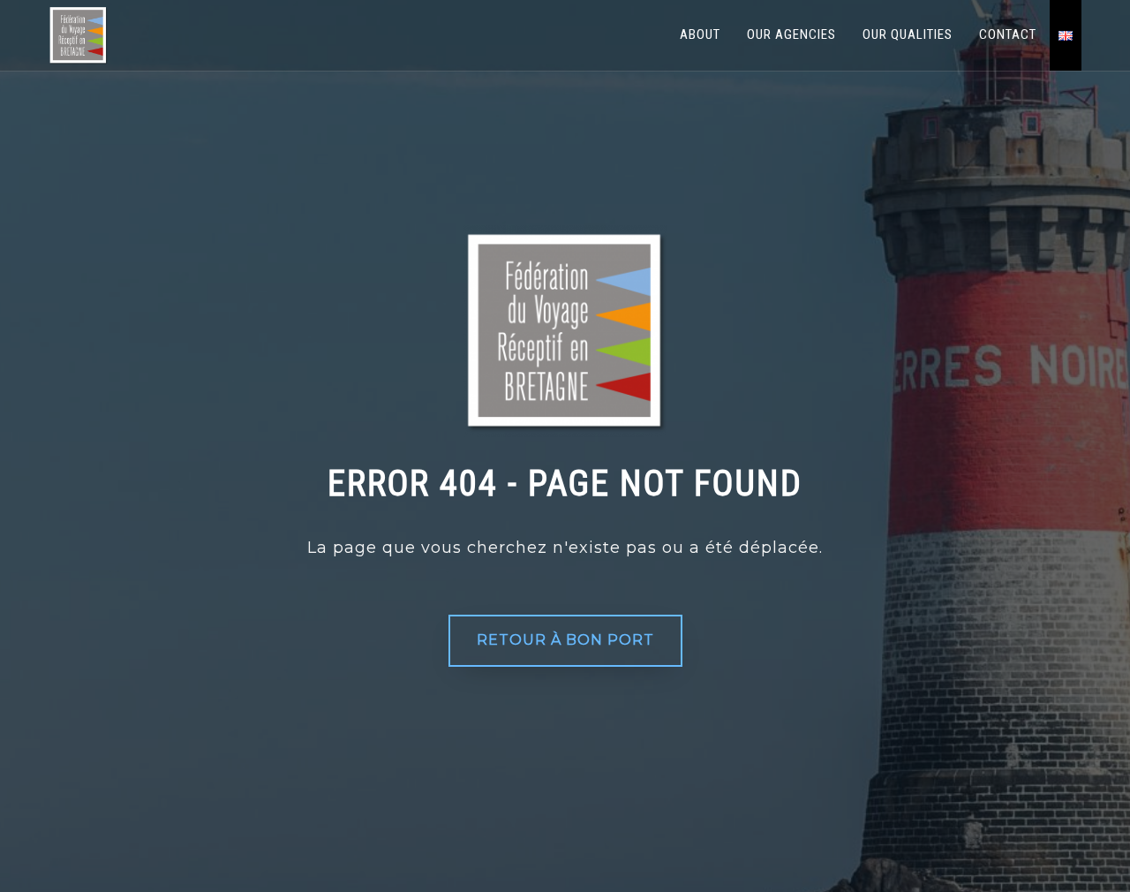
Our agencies (791, 34)
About (700, 34)
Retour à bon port (565, 639)
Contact (1007, 34)
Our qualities (908, 34)
